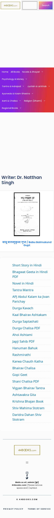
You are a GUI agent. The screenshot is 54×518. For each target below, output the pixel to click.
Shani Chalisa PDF (25, 381)
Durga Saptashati (25, 321)
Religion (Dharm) (33, 100)
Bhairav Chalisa (23, 368)
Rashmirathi (21, 354)
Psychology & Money (13, 79)
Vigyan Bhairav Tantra (28, 388)
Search (45, 5)
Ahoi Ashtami (22, 334)
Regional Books (10, 108)
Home (5, 71)
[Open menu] (27, 462)
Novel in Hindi (23, 283)
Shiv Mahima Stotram (28, 408)
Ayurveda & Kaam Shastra (16, 93)
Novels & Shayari (31, 71)
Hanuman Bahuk (25, 348)
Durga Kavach (22, 308)
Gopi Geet (19, 374)
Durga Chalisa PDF (26, 328)
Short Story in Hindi (27, 265)
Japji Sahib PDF (23, 341)
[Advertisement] (27, 39)
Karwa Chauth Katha (27, 361)
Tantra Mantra (22, 290)
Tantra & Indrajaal (11, 86)
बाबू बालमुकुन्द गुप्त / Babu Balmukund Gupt (27, 243)
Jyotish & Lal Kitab (37, 86)
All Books (15, 71)
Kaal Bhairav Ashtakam (29, 314)
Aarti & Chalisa (10, 100)
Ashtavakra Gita (24, 394)
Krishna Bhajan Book (27, 401)
